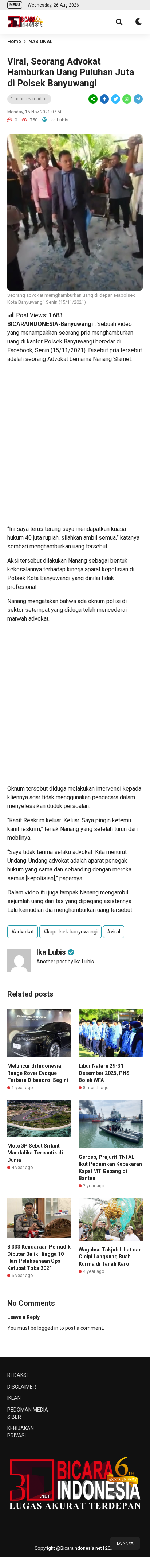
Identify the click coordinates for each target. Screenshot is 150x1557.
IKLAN (14, 1398)
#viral (113, 931)
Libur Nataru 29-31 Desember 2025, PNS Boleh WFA (104, 1073)
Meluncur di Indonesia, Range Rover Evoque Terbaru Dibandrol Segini (37, 1073)
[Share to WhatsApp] (126, 99)
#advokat (22, 931)
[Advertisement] (75, 444)
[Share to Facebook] (104, 99)
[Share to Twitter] (115, 99)
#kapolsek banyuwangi (70, 931)
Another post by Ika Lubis (65, 961)
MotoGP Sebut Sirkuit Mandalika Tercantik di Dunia (35, 1153)
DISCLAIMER (21, 1387)
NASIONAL (40, 41)
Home (14, 41)
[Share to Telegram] (138, 99)
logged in (48, 1328)
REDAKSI (17, 1375)
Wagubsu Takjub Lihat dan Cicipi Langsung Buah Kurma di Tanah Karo (110, 1257)
